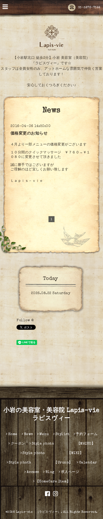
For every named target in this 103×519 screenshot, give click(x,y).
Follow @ (25, 320)
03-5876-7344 (89, 7)
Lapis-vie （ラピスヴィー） (38, 512)
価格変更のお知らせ (29, 134)
